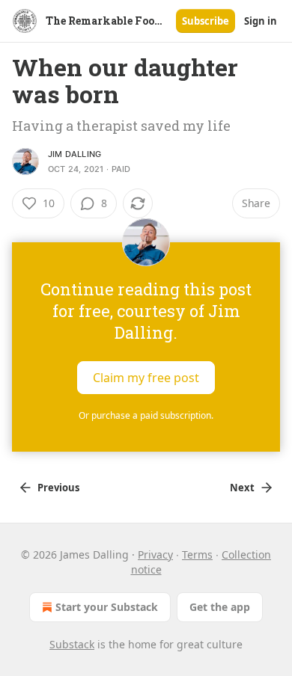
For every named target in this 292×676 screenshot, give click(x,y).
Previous (58, 487)
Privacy (155, 554)
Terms (197, 554)
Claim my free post (146, 377)
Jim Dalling (74, 154)
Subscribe (205, 21)
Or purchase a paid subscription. (146, 415)
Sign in (260, 21)
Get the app (219, 607)
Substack (71, 644)
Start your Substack (106, 607)
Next (242, 487)
